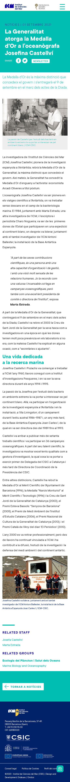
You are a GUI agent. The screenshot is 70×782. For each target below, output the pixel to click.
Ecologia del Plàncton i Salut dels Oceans (31, 661)
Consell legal (11, 769)
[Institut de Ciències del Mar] (15, 6)
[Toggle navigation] (61, 7)
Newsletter (60, 768)
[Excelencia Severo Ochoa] (42, 6)
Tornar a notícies (26, 687)
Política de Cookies (30, 769)
